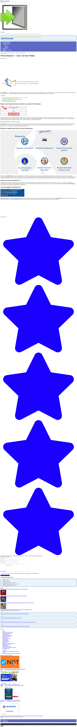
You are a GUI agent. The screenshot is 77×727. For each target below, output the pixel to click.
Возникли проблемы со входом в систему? (11, 98)
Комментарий (3, 571)
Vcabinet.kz (2, 32)
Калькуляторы (5, 47)
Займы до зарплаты (6, 42)
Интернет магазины (6, 638)
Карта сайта (5, 720)
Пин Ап (6, 45)
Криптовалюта (5, 640)
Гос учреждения (6, 634)
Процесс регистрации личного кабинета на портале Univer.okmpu (15, 97)
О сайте (4, 719)
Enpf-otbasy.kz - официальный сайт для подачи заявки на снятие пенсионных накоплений (18, 622)
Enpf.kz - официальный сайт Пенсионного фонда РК (11, 617)
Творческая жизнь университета (9, 100)
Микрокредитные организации (9, 643)
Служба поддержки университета (9, 101)
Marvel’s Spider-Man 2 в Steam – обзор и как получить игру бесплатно (13, 595)
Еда (5, 649)
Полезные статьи (6, 43)
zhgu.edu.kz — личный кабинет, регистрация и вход (10, 700)
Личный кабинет (6, 641)
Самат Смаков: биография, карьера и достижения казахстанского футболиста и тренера (17, 602)
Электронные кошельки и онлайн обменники (11, 653)
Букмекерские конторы (7, 633)
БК (5, 44)
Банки (4, 631)
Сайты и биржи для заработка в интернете (11, 651)
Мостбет (6, 46)
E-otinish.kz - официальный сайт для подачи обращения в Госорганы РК (15, 613)
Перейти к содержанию (5, 0)
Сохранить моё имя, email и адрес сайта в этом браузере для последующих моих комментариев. (20, 573)
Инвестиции (5, 637)
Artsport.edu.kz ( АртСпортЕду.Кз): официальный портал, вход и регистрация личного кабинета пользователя (21, 715)
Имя (1, 558)
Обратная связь (6, 721)
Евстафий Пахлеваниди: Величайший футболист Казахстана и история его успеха (16, 609)
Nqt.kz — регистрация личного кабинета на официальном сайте (12, 668)
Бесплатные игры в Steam (8, 632)
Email (1, 560)
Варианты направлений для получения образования (13, 99)
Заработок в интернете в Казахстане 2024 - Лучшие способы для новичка (15, 626)
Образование (5, 645)
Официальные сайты (7, 646)
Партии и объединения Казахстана (9, 647)
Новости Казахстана (7, 41)
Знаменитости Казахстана (8, 635)
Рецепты (4, 650)
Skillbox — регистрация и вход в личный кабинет (10, 684)
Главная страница (3, 52)
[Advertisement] (38, 67)
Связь (4, 652)
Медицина (5, 642)
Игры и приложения (7, 636)
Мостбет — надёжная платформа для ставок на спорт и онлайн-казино (14, 589)
